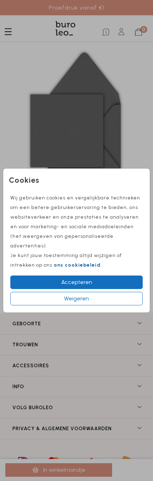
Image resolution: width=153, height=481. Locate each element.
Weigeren (76, 298)
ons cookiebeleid (77, 265)
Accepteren (76, 282)
